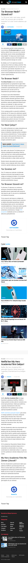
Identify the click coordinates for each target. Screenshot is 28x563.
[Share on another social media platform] (24, 44)
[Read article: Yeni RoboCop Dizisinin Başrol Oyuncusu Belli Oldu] (14, 332)
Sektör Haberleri (21, 523)
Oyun (3, 277)
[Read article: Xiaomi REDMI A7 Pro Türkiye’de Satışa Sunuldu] (14, 292)
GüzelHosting (4, 516)
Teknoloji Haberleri (7, 316)
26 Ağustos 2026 (5, 302)
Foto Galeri (4, 526)
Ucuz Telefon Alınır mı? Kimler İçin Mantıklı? (12, 261)
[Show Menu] (2, 2)
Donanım (3, 524)
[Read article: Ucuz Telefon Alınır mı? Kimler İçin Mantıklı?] (14, 253)
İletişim (13, 556)
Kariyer (2, 555)
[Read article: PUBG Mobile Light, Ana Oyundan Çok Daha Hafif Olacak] (14, 272)
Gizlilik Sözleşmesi (5, 556)
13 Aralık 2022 (19, 26)
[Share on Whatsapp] (19, 44)
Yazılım (21, 530)
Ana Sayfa (3, 8)
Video (20, 528)
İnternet (4, 336)
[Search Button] (26, 2)
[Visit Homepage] (14, 2)
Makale (12, 524)
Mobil (3, 258)
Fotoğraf (3, 528)
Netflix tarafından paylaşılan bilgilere (10, 413)
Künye (7, 555)
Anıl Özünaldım (10, 26)
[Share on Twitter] (14, 44)
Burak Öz (9, 376)
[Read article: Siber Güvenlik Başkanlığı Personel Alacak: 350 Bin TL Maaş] (14, 311)
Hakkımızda (14, 555)
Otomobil (12, 528)
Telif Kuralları (21, 555)
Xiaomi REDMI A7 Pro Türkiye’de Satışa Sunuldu (13, 300)
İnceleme (3, 530)
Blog (2, 522)
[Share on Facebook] (9, 44)
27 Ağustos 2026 (5, 263)
